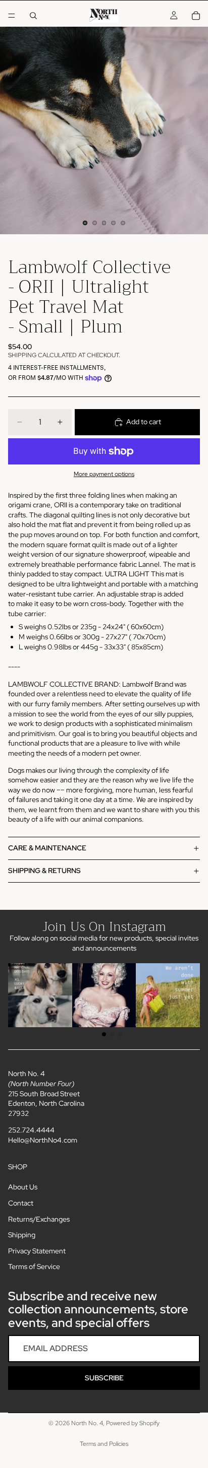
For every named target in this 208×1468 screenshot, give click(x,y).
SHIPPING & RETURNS (44, 870)
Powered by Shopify (133, 1423)
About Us (22, 1186)
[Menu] (11, 15)
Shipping (21, 1234)
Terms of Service (34, 1266)
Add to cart (143, 421)
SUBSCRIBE (104, 1377)
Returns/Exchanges (39, 1219)
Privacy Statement (37, 1250)
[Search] (33, 16)
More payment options (104, 474)
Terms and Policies (104, 1444)
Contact (20, 1203)
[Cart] (196, 16)
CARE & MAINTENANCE (47, 847)
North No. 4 (87, 1423)
